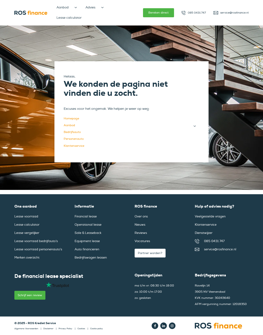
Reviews (141, 233)
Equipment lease (87, 241)
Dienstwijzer (203, 233)
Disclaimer (48, 328)
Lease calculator (69, 18)
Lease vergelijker (26, 233)
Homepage (71, 118)
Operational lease (88, 225)
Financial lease (86, 216)
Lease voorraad (26, 216)
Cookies (81, 328)
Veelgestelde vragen (210, 216)
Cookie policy (96, 328)
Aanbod (63, 7)
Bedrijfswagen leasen (91, 258)
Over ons (141, 216)
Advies (90, 7)
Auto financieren (87, 249)
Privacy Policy (65, 328)
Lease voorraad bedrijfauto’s (36, 241)
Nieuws (140, 225)
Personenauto (74, 139)
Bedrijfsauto (72, 132)
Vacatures (142, 241)
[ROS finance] (30, 13)
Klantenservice (74, 146)
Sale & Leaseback (88, 233)
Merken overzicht (26, 258)
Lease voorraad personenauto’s (38, 249)
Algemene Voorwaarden (26, 328)
